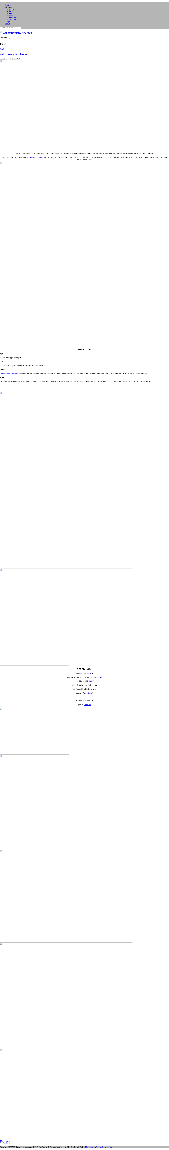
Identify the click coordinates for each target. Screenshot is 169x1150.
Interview (12, 17)
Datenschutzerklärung (104, 1147)
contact (7, 24)
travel (11, 15)
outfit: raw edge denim (13, 53)
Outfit (2, 49)
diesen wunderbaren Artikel (10, 373)
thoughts (8, 22)
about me (8, 5)
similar (89, 673)
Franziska (87, 705)
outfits (11, 9)
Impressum (90, 1147)
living (11, 11)
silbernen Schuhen (36, 157)
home (7, 3)
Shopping (12, 19)
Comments (5, 1141)
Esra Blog (6, 1143)
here (99, 677)
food (11, 13)
